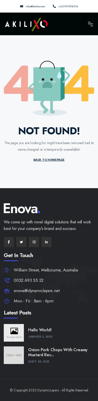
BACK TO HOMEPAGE (49, 160)
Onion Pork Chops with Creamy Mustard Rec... (57, 352)
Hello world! (40, 330)
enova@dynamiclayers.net (36, 291)
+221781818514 (68, 6)
